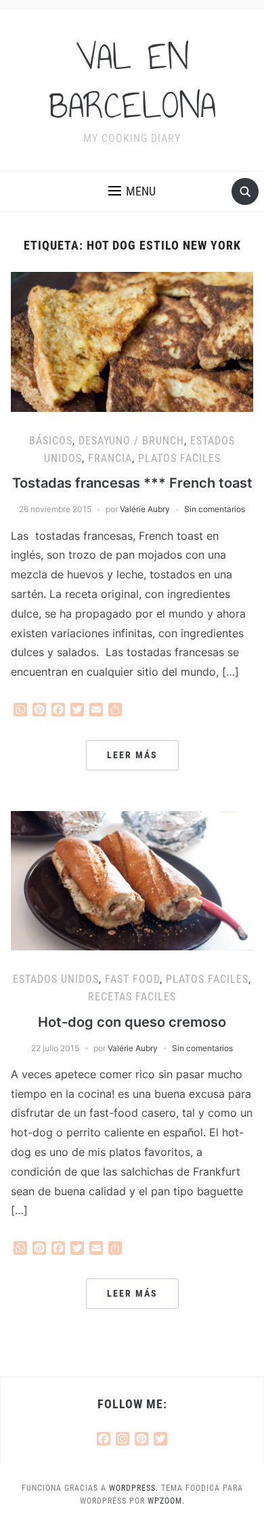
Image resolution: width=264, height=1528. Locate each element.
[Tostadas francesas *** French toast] (132, 341)
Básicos (50, 440)
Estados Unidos (56, 979)
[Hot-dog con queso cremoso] (132, 879)
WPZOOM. (166, 1501)
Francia (110, 458)
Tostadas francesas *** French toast (132, 483)
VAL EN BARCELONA (132, 81)
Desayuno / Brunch (131, 440)
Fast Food (132, 979)
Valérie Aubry (145, 509)
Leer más (132, 754)
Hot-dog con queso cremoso (132, 1022)
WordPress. (133, 1488)
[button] (132, 191)
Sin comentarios (214, 509)
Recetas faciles (132, 996)
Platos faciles (179, 458)
